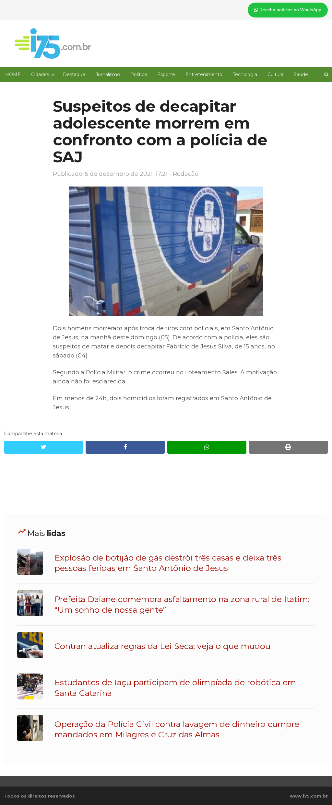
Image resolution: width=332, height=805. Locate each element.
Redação (185, 173)
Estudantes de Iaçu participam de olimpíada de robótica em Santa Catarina (175, 687)
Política (138, 74)
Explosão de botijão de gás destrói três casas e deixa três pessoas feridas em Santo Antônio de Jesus (167, 563)
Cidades (40, 74)
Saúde (301, 74)
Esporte (166, 74)
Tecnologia (245, 74)
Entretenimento (203, 74)
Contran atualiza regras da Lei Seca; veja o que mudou (162, 646)
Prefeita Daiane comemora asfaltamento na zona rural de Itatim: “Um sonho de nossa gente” (182, 604)
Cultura (275, 74)
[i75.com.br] (52, 43)
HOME (13, 74)
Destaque (74, 74)
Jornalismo (108, 74)
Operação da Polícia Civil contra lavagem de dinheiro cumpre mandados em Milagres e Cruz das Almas (176, 729)
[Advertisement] (166, 489)
